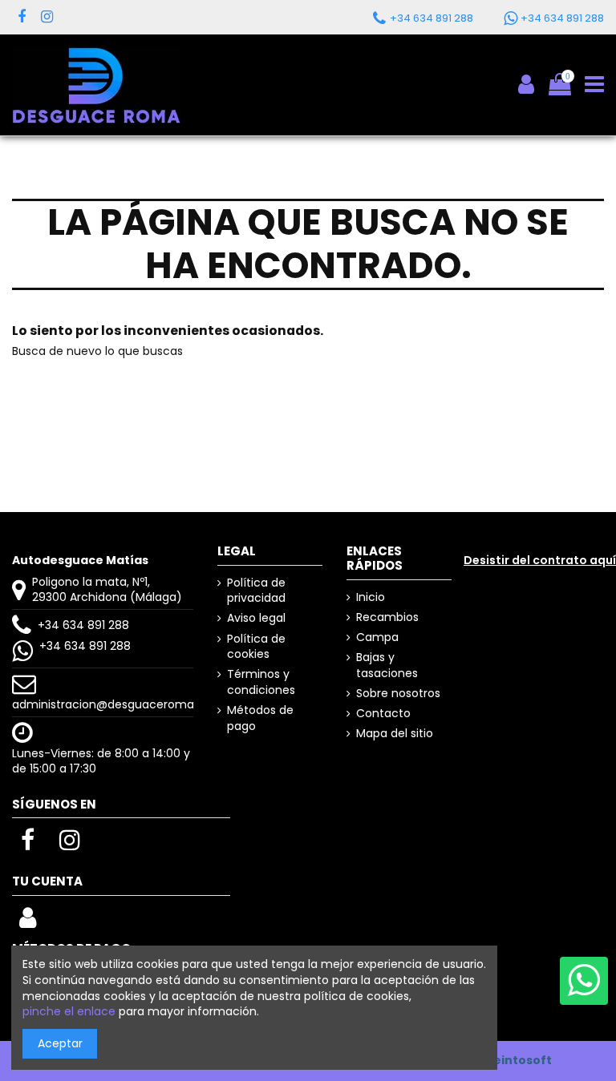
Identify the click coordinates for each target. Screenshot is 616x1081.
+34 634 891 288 (83, 625)
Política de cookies (256, 647)
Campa (377, 637)
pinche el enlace (69, 1011)
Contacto (383, 713)
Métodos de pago (260, 718)
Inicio (370, 597)
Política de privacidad (256, 591)
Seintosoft (519, 1060)
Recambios (387, 617)
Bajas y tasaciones (387, 665)
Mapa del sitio (394, 733)
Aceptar (60, 1043)
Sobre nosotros (398, 693)
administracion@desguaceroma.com (117, 704)
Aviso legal (256, 618)
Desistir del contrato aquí (540, 560)
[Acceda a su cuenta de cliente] (27, 922)
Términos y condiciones (261, 682)
